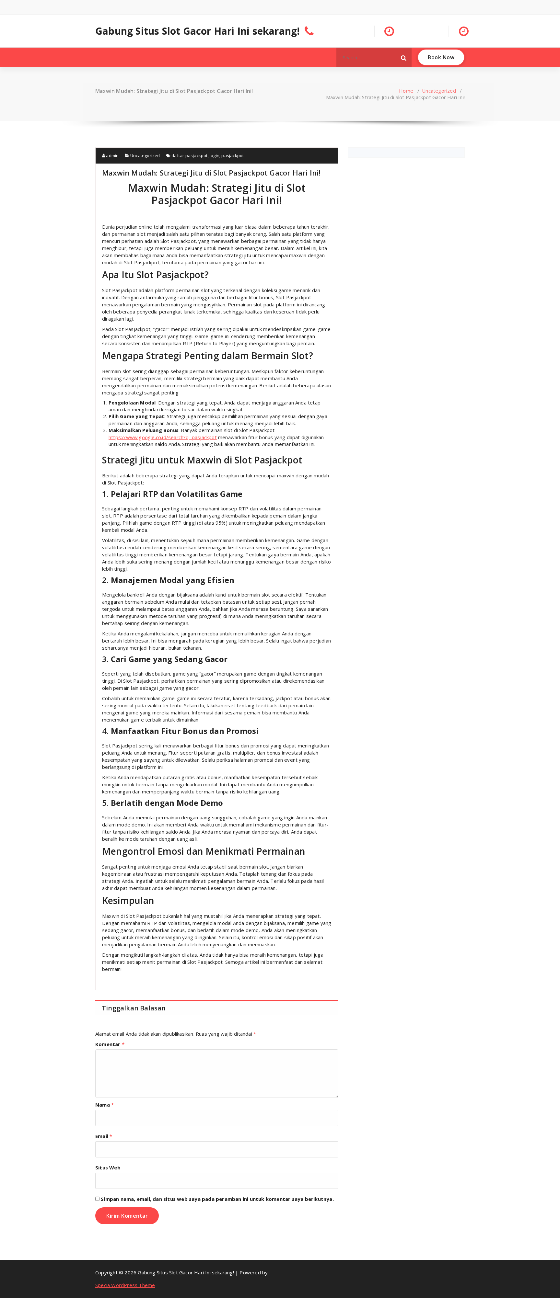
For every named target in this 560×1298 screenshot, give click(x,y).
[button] (404, 57)
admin (112, 155)
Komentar (109, 1044)
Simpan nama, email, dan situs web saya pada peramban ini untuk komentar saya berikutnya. (217, 1199)
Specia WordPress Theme (125, 1285)
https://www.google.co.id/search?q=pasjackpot (163, 437)
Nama (104, 1104)
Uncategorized (439, 90)
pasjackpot (232, 155)
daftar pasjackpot (189, 155)
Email (103, 1136)
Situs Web (108, 1167)
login (214, 155)
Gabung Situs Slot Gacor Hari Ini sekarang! (197, 31)
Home (406, 90)
